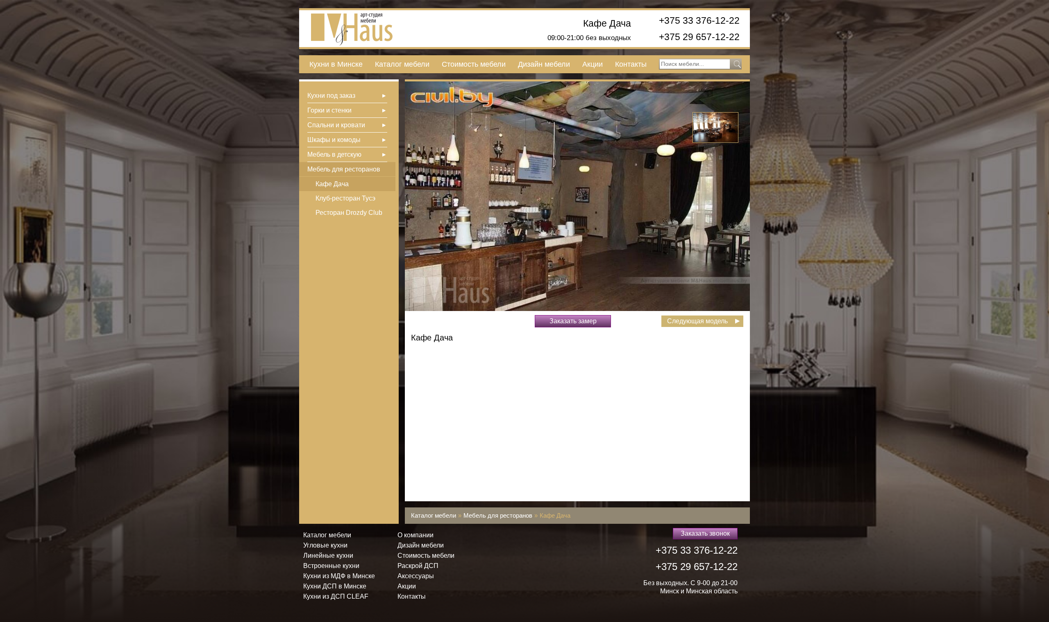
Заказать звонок (705, 533)
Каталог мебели (402, 64)
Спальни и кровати (336, 125)
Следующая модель (697, 321)
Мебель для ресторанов (343, 169)
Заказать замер (573, 321)
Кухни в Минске (336, 64)
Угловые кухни (325, 545)
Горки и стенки (329, 110)
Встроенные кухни (331, 565)
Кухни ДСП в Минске (334, 586)
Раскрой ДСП (417, 565)
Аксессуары (415, 575)
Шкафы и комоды (334, 139)
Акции (592, 64)
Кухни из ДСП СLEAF (335, 596)
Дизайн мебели (544, 64)
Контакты (631, 64)
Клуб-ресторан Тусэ (345, 198)
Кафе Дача (607, 23)
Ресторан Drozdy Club (349, 212)
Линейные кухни (328, 555)
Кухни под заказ (331, 95)
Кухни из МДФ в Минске (339, 575)
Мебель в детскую (334, 154)
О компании (415, 535)
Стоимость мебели (474, 64)
